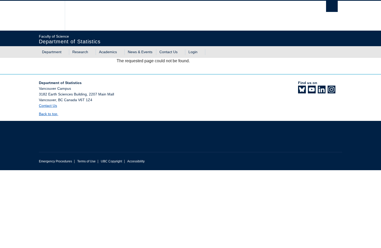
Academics (108, 52)
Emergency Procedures (55, 161)
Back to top (48, 114)
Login (192, 52)
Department (51, 52)
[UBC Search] (332, 6)
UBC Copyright (111, 161)
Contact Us (168, 52)
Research (80, 52)
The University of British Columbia (50, 16)
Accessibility (136, 161)
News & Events (140, 52)
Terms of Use (86, 161)
